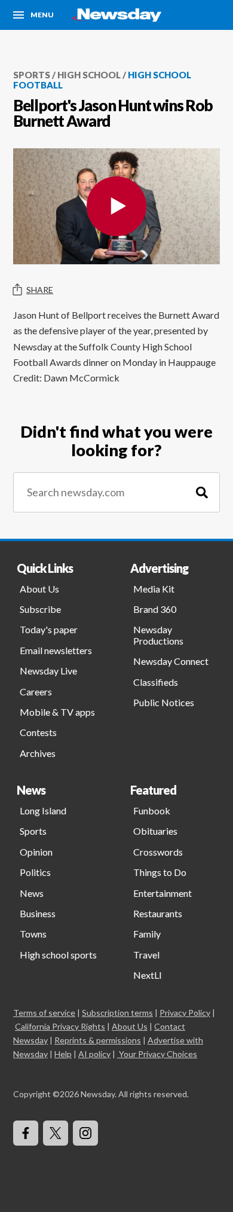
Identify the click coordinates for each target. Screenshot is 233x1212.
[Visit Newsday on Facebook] (25, 1133)
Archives (38, 753)
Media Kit (153, 588)
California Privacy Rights (60, 1026)
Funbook (151, 810)
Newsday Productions (158, 635)
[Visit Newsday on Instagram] (85, 1133)
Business (38, 913)
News (32, 893)
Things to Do (159, 872)
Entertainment (162, 893)
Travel (146, 954)
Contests (38, 732)
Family (147, 933)
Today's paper (49, 629)
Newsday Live (48, 670)
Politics (35, 872)
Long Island (43, 810)
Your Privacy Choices (158, 1054)
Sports (31, 74)
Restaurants (157, 913)
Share (39, 290)
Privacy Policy (185, 1013)
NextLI (147, 975)
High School (89, 74)
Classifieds (155, 682)
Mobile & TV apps (57, 712)
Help (63, 1054)
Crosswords (158, 851)
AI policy (94, 1054)
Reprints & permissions (97, 1040)
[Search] (202, 492)
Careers (36, 691)
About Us (39, 588)
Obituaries (155, 831)
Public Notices (163, 702)
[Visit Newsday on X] (55, 1133)
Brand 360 (154, 609)
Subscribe (40, 609)
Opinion (36, 851)
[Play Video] (116, 206)
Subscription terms (117, 1013)
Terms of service (44, 1013)
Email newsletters (56, 650)
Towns (33, 933)
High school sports (58, 954)
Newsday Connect (171, 661)
